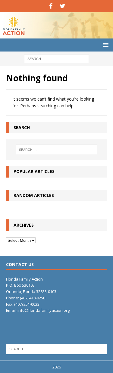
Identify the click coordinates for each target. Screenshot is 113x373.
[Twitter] (62, 6)
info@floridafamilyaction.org (43, 310)
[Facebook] (51, 6)
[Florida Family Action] (56, 35)
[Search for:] (56, 58)
